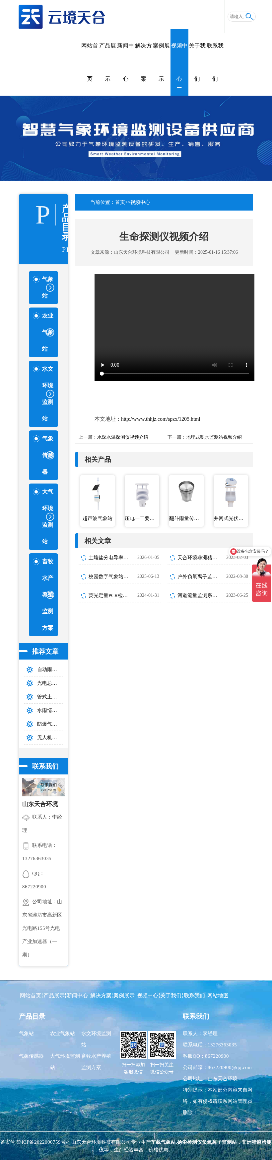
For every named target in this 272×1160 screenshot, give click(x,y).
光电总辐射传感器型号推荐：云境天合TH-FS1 (50, 683)
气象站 (26, 1033)
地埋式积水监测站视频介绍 (214, 437)
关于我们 (197, 62)
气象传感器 (31, 1056)
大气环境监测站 (65, 1061)
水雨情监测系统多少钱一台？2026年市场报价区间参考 (50, 710)
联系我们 (215, 62)
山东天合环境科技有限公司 (142, 252)
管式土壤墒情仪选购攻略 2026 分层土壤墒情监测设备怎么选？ (50, 696)
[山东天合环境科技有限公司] (61, 14)
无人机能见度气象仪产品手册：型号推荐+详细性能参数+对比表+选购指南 (50, 737)
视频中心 (179, 62)
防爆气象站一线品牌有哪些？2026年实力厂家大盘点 (50, 724)
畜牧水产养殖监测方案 (96, 1061)
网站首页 (89, 62)
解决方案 (143, 62)
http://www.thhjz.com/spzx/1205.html (160, 419)
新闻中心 (125, 62)
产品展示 (107, 62)
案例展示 (161, 62)
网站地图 (218, 995)
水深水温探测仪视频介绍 (122, 437)
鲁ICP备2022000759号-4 (43, 1142)
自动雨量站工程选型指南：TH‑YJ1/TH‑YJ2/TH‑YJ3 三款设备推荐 (50, 669)
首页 (120, 202)
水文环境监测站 (96, 1039)
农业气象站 (62, 1033)
